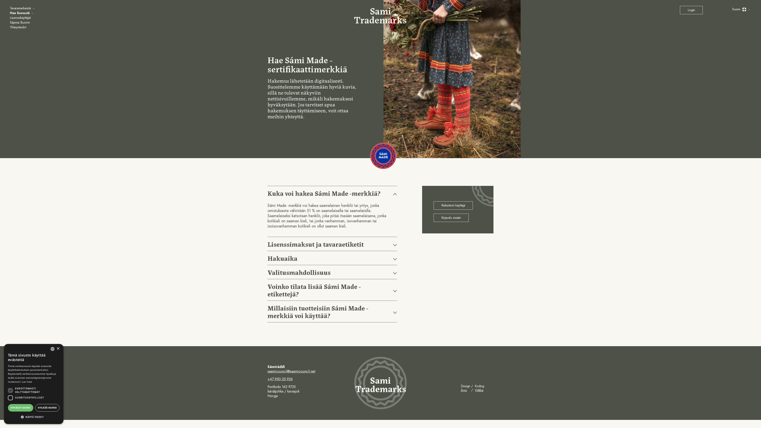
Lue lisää (27, 381)
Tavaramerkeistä (20, 8)
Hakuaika (282, 258)
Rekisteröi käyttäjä (453, 205)
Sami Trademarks (380, 15)
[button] (33, 417)
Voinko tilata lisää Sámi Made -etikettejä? (314, 289)
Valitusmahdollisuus (299, 272)
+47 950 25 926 (280, 379)
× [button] (57, 348)
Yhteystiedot (18, 27)
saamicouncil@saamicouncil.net (291, 371)
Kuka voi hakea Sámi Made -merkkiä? (324, 193)
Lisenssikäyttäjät (20, 17)
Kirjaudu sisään (451, 217)
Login (691, 10)
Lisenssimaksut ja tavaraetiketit (316, 244)
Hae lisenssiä (20, 13)
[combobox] (52, 349)
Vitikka (479, 390)
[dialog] (33, 384)
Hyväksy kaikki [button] (21, 407)
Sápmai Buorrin (20, 22)
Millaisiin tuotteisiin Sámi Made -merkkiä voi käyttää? (318, 311)
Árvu (464, 390)
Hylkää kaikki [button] (47, 407)
